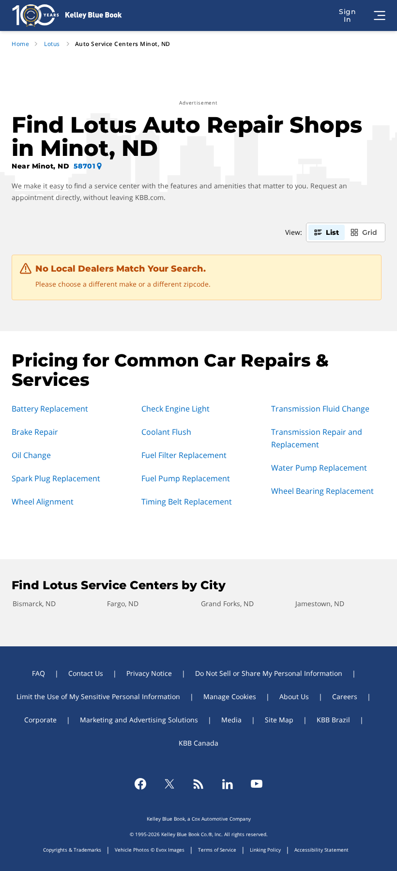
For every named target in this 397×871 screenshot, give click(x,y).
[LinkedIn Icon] (227, 784)
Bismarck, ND (34, 603)
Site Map (279, 719)
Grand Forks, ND (227, 603)
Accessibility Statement (321, 849)
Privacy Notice (149, 673)
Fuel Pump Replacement (185, 478)
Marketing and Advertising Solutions (139, 719)
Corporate (40, 719)
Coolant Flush (166, 432)
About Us (294, 696)
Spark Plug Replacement (56, 478)
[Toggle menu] (379, 15)
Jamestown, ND (319, 603)
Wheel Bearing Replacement (322, 491)
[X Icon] (169, 784)
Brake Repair (35, 432)
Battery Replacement (50, 408)
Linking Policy (265, 849)
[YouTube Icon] (256, 784)
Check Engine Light (175, 408)
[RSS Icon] (198, 784)
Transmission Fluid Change (320, 408)
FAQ (38, 673)
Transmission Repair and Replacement (316, 438)
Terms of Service (217, 849)
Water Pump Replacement (319, 467)
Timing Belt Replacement (186, 501)
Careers (344, 696)
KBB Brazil (333, 719)
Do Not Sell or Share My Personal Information (268, 673)
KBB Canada (198, 743)
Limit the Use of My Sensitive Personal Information (98, 696)
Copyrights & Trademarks (72, 849)
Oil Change (31, 455)
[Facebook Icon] (140, 784)
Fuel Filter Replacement (184, 455)
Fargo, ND (122, 603)
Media (231, 719)
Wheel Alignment (43, 501)
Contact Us (85, 673)
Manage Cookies (229, 696)
